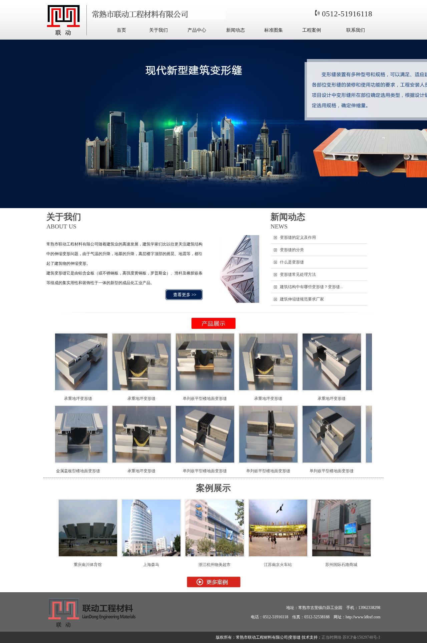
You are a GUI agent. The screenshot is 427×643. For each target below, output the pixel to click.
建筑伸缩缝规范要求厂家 (302, 299)
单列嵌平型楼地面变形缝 (165, 398)
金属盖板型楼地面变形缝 (355, 471)
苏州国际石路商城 (309, 564)
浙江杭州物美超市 (182, 564)
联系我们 (355, 30)
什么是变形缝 (292, 262)
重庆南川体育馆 (56, 564)
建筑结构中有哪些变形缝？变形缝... (311, 286)
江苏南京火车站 (246, 564)
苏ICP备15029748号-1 (361, 637)
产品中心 (196, 30)
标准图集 (273, 30)
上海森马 (119, 564)
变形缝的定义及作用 (298, 237)
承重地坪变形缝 (101, 398)
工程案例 (311, 30)
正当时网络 (332, 637)
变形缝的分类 (292, 249)
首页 (121, 30)
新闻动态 (235, 30)
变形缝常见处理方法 (298, 274)
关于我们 (158, 30)
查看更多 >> (184, 294)
